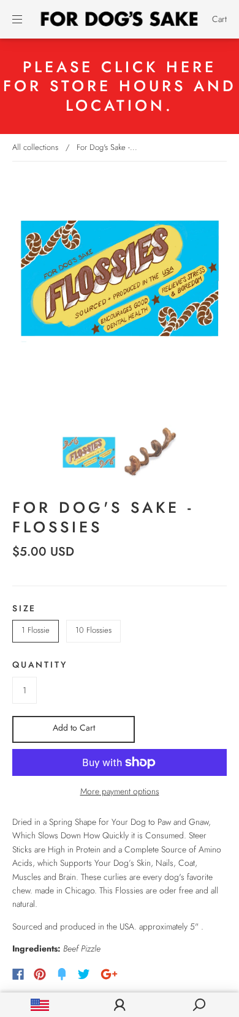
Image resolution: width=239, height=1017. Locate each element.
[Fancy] (62, 974)
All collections (35, 147)
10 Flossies (93, 630)
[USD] (40, 1005)
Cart (219, 19)
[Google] (109, 974)
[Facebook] (18, 974)
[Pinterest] (40, 974)
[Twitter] (84, 974)
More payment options (119, 791)
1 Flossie (35, 630)
